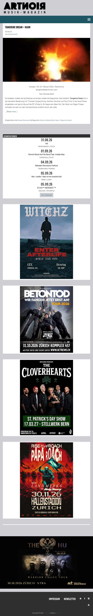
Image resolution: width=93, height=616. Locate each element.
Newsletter (70, 599)
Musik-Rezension (24, 120)
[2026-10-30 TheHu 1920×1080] (46, 588)
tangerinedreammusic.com (46, 90)
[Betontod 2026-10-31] (46, 352)
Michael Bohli (48, 94)
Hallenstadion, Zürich (46, 142)
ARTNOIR (46, 613)
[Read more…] (12, 111)
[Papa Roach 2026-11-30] (46, 517)
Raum (57, 120)
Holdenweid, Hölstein (46, 165)
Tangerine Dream (66, 120)
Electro (42, 120)
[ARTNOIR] (25, 14)
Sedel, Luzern (46, 176)
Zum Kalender (46, 195)
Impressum (54, 599)
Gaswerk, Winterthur (46, 187)
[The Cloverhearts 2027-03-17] (46, 434)
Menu (89, 19)
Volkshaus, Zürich (46, 154)
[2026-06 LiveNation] (46, 278)
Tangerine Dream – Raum (17, 27)
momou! (58, 613)
